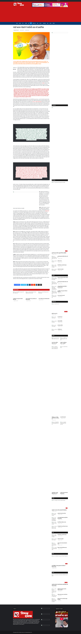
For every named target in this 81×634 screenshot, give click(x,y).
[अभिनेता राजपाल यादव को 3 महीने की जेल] (54, 596)
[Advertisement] (40, 15)
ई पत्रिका (54, 23)
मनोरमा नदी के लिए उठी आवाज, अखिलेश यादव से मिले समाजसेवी (31, 299)
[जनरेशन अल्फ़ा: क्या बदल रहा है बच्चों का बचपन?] (54, 545)
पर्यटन (47, 23)
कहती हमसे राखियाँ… (60, 321)
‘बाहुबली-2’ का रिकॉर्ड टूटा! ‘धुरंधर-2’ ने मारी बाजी (63, 343)
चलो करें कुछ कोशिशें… (60, 325)
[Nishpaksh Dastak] (18, 4)
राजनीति (26, 23)
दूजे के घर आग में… (60, 260)
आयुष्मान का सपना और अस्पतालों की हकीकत (59, 510)
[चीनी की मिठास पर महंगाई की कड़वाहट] (54, 266)
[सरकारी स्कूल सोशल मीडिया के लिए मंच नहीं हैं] (54, 258)
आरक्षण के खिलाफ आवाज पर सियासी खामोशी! (43, 298)
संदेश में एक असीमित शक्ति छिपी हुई (37, 101)
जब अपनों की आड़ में (60, 316)
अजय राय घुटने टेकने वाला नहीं (61, 295)
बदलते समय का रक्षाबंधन (60, 269)
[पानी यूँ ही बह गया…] (54, 330)
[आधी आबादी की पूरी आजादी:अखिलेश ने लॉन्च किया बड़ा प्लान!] (54, 288)
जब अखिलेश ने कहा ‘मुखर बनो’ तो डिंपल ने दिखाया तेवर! (18, 299)
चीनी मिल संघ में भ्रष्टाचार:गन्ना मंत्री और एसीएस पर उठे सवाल (62, 589)
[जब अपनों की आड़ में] (54, 318)
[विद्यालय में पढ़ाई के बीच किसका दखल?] (54, 549)
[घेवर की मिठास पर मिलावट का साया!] (54, 523)
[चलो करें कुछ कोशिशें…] (54, 326)
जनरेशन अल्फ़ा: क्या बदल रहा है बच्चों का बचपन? (62, 544)
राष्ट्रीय (17, 23)
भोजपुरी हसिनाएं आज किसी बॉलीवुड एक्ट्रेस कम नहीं (55, 493)
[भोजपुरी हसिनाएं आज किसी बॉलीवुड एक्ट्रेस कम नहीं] (55, 457)
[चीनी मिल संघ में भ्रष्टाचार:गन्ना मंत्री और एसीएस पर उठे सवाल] (54, 591)
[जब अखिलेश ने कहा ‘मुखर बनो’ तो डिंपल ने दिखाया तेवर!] (18, 295)
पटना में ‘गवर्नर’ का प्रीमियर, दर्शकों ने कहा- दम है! (55, 343)
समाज (37, 23)
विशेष (30, 23)
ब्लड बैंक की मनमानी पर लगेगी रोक (62, 513)
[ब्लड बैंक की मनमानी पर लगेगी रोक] (54, 514)
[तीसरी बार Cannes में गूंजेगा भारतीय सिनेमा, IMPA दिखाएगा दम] (55, 381)
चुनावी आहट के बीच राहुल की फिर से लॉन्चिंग (59, 253)
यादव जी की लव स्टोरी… (63, 417)
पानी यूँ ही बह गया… (60, 329)
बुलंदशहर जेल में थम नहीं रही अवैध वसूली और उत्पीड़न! (62, 599)
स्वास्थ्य (40, 23)
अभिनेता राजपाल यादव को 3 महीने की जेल (62, 594)
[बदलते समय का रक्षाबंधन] (54, 270)
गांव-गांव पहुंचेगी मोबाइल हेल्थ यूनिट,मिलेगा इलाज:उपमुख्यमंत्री (63, 518)
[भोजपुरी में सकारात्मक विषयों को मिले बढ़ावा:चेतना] (64, 457)
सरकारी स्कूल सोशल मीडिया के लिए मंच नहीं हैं (63, 257)
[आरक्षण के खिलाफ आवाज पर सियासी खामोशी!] (44, 295)
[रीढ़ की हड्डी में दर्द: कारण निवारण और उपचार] (54, 527)
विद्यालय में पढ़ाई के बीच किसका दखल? (62, 547)
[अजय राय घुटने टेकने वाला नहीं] (54, 297)
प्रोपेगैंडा (43, 83)
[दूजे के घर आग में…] (54, 262)
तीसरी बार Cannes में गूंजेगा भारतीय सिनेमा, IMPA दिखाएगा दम (55, 418)
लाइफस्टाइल (44, 23)
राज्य (22, 23)
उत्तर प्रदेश (20, 23)
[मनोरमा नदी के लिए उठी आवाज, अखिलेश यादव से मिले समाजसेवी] (31, 295)
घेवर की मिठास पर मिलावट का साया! (62, 522)
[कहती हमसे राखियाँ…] (54, 322)
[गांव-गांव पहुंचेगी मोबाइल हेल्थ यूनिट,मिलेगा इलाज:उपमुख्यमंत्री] (54, 519)
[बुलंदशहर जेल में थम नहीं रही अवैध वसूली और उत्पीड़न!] (54, 600)
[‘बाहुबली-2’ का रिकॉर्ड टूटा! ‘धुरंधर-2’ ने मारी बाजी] (64, 339)
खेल (28, 23)
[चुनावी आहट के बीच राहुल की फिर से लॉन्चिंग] (54, 279)
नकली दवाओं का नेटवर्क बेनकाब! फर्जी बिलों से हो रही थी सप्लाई (60, 585)
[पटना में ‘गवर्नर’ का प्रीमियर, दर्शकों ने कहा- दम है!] (55, 339)
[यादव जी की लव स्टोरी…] (64, 381)
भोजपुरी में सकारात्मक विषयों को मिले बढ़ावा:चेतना (64, 493)
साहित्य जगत (34, 23)
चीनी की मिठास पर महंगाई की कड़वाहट (62, 265)
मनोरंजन (50, 23)
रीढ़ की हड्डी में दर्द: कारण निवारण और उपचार (63, 526)
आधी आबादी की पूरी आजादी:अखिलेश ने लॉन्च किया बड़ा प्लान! (62, 287)
